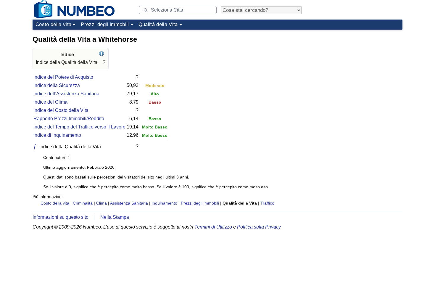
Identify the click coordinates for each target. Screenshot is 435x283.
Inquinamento (164, 203)
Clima (101, 203)
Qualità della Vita (158, 24)
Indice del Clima (50, 101)
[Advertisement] (358, 69)
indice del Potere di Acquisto (63, 77)
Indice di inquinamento (57, 135)
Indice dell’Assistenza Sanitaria (66, 93)
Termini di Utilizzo (213, 226)
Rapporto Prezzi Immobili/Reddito (68, 118)
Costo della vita (53, 24)
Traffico (267, 203)
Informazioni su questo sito (60, 217)
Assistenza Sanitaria (129, 203)
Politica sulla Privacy (259, 226)
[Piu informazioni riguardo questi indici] (102, 54)
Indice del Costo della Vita (60, 110)
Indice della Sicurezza (56, 85)
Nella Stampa (114, 217)
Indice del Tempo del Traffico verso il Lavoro (79, 126)
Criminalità (83, 203)
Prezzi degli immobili (105, 24)
